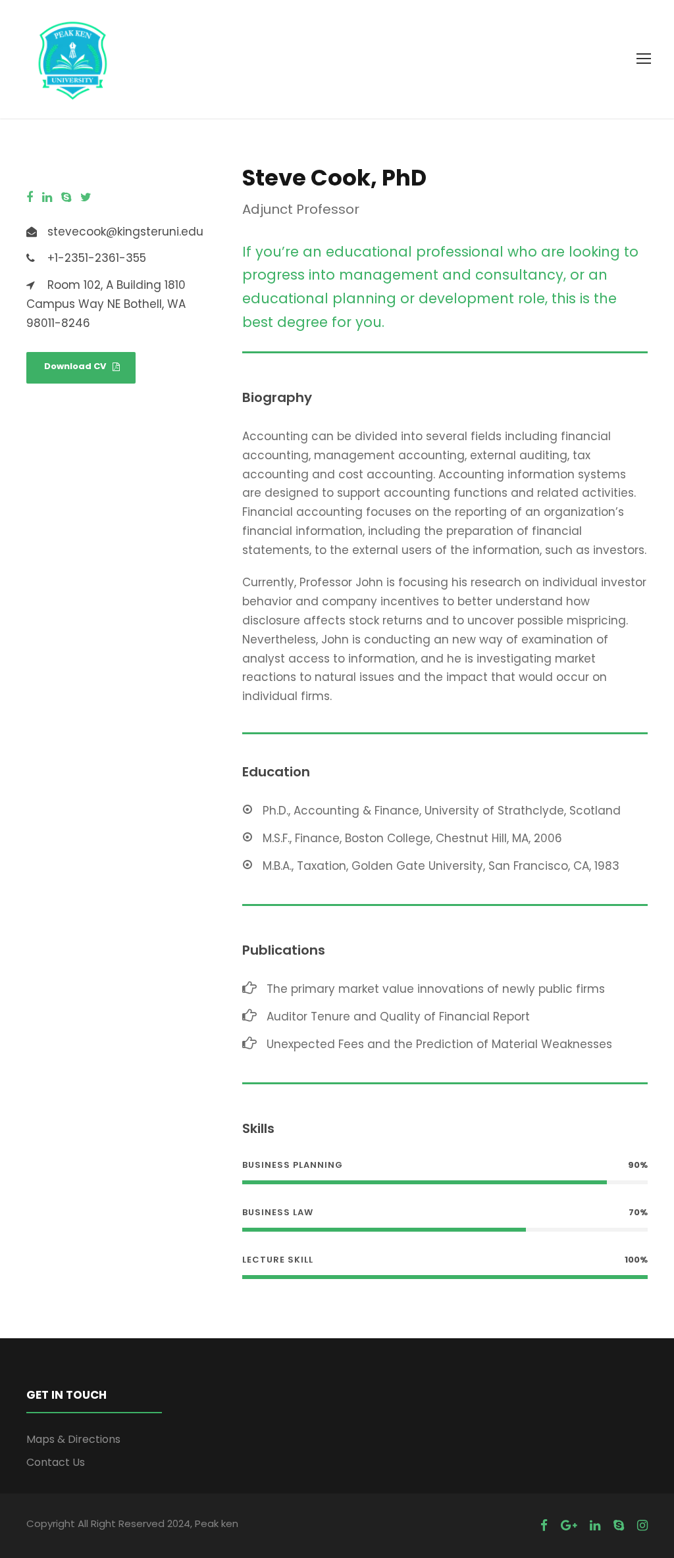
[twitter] (85, 197)
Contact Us (55, 1462)
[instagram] (642, 1525)
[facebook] (29, 197)
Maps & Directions (73, 1439)
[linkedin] (47, 197)
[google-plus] (569, 1525)
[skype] (66, 197)
